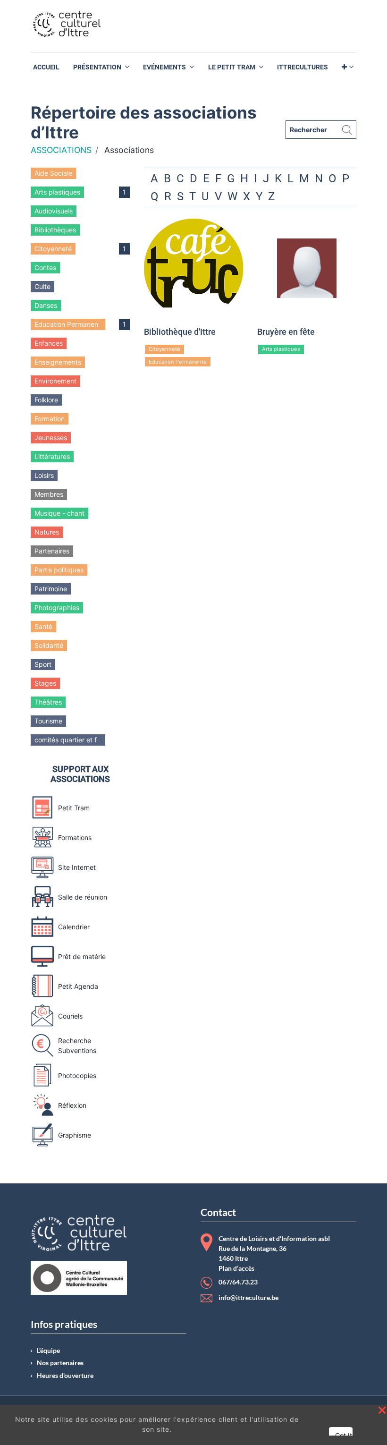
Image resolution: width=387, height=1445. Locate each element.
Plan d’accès (236, 1268)
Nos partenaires (60, 1363)
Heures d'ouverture (65, 1375)
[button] (347, 67)
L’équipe (48, 1350)
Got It (343, 1435)
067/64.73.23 (238, 1282)
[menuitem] (46, 67)
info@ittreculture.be (248, 1297)
